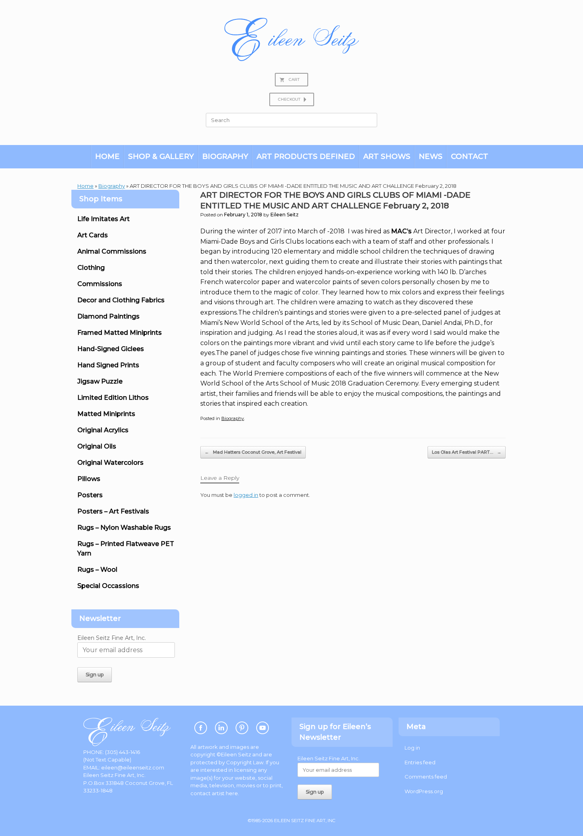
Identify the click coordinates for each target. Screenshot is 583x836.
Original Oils (96, 446)
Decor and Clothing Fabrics (121, 300)
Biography (225, 156)
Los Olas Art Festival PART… (466, 452)
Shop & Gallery (161, 156)
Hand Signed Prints (108, 365)
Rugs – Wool (97, 569)
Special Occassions (108, 586)
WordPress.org (424, 791)
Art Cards (92, 235)
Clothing (91, 267)
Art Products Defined (306, 156)
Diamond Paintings (108, 316)
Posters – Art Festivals (113, 511)
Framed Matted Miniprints (119, 332)
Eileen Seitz (284, 215)
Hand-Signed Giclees (110, 349)
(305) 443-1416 (122, 752)
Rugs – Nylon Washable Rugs (124, 527)
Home (107, 156)
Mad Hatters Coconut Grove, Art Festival (253, 452)
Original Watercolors (110, 462)
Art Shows (386, 156)
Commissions (99, 284)
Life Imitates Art (103, 219)
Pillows (88, 479)
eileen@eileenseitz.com (132, 767)
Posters (90, 495)
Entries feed (420, 762)
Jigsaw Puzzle (100, 381)
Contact (469, 156)
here (232, 793)
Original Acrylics (102, 430)
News (431, 156)
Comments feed (426, 776)
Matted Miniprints (106, 414)
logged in (246, 495)
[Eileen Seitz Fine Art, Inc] (291, 39)
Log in (412, 747)
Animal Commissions (111, 251)
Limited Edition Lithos (113, 397)
